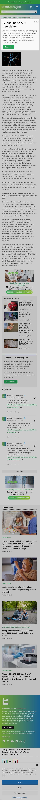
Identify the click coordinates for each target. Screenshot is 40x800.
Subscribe (8, 47)
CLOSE (36, 22)
